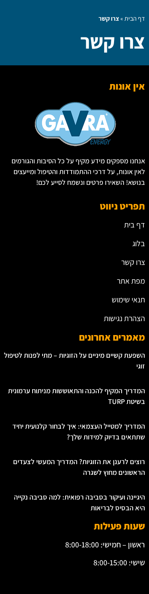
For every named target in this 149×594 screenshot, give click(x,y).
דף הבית (134, 18)
